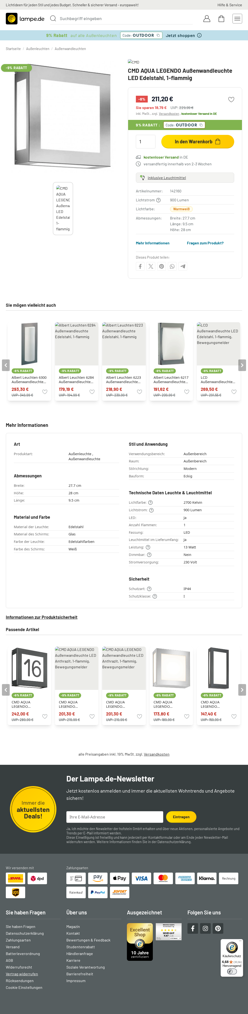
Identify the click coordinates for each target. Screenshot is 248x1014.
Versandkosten (169, 114)
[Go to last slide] (6, 365)
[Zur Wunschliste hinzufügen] (231, 99)
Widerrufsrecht (19, 967)
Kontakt (73, 933)
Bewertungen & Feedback (88, 940)
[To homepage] (25, 18)
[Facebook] (140, 266)
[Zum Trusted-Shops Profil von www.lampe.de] (154, 942)
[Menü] (240, 942)
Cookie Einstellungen (24, 987)
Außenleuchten (37, 49)
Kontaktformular (160, 837)
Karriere (73, 960)
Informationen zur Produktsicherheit (42, 617)
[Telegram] (182, 266)
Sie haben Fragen (20, 926)
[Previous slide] (53, 208)
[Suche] (53, 18)
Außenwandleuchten (70, 49)
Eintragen (181, 816)
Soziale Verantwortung (85, 967)
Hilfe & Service (229, 4)
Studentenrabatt (80, 946)
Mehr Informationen (153, 243)
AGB (9, 960)
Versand (13, 946)
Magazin (73, 926)
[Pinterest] (161, 266)
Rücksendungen (20, 980)
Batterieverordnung (23, 953)
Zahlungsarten (18, 940)
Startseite (13, 49)
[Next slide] (73, 208)
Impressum (75, 980)
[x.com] (151, 266)
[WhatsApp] (172, 266)
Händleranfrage (79, 953)
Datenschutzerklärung (174, 842)
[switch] (232, 971)
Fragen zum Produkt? (205, 243)
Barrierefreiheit (79, 973)
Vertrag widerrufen (22, 973)
